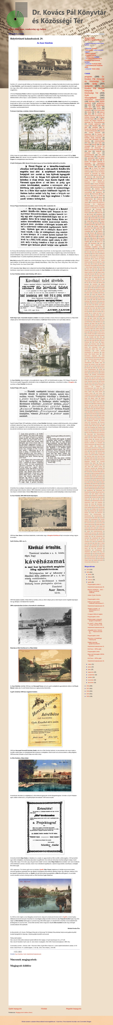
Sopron (99, 446)
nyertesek (87, 524)
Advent (88, 251)
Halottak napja (98, 362)
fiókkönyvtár (100, 233)
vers (90, 107)
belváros (94, 476)
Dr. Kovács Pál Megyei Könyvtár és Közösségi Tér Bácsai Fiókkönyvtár (94, 260)
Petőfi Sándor (95, 194)
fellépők (101, 487)
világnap (95, 551)
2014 (88, 569)
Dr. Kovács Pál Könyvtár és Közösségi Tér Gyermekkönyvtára (94, 129)
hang (92, 495)
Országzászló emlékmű (92, 420)
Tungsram (97, 464)
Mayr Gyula (94, 405)
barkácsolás (100, 212)
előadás (89, 112)
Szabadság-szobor (95, 449)
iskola (97, 160)
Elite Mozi (99, 337)
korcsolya (100, 509)
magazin (87, 519)
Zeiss (90, 473)
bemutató (87, 284)
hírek (101, 498)
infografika (100, 502)
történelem (100, 299)
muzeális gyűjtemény (94, 124)
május (90, 664)
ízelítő (92, 562)
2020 (88, 696)
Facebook (87, 153)
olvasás (86, 527)
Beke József (93, 318)
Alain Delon (92, 308)
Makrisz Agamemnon (98, 403)
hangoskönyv (88, 197)
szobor (96, 248)
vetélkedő (98, 151)
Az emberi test (95, 313)
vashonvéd (99, 548)
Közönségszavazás (89, 388)
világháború (87, 551)
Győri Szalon (89, 50)
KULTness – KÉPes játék (94, 649)
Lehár (86, 389)
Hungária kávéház (100, 366)
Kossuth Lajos (95, 381)
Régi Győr (102, 277)
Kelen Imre (89, 268)
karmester (93, 505)
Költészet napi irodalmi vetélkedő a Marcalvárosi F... (96, 602)
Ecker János (88, 263)
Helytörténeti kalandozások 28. (96, 587)
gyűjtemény (100, 103)
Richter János (96, 430)
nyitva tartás (98, 142)
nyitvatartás (88, 110)
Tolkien (94, 463)
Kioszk (95, 268)
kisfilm (88, 294)
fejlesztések (94, 487)
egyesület (97, 485)
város (94, 553)
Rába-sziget (90, 434)
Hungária (71, 382)
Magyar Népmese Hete (90, 272)
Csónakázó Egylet (89, 328)
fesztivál (91, 214)
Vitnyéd (93, 470)
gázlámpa (87, 495)
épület (101, 560)
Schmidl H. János (89, 441)
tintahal (101, 544)
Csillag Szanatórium (90, 326)
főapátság (87, 492)
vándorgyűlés (88, 553)
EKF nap (101, 262)
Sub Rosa (87, 449)
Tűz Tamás (93, 282)
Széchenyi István (91, 456)
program (88, 77)
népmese (100, 197)
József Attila (101, 267)
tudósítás (87, 546)
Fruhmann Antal (95, 343)
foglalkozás (96, 175)
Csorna (93, 255)
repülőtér (101, 533)
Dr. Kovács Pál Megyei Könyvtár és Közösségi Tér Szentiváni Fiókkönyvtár (94, 207)
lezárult (101, 517)
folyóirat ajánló (101, 488)
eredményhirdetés (99, 141)
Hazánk (86, 364)
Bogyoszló (87, 323)
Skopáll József (99, 444)
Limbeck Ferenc (89, 393)
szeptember (91, 674)
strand (103, 297)
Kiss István (96, 378)
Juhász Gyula (101, 224)
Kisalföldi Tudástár (90, 55)
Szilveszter (100, 452)
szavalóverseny (92, 539)
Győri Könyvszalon (99, 110)
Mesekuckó (92, 274)
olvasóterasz (94, 243)
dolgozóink (95, 483)
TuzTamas (90, 166)
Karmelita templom (94, 371)
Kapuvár (86, 371)
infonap (86, 504)
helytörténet (88, 134)
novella (96, 296)
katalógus (102, 292)
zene (100, 154)
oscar (101, 243)
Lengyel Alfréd (99, 228)
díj (102, 483)
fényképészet (90, 490)
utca (92, 548)
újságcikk (89, 86)
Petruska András (88, 425)
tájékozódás (94, 546)
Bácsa (86, 325)
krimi (99, 236)
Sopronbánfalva (88, 447)
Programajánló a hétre (94, 599)
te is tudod (102, 543)
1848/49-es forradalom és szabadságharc (94, 250)
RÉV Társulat (89, 432)
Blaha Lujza (100, 321)
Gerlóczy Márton (94, 345)
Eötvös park (94, 338)
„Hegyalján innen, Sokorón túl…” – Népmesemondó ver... (95, 631)
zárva (98, 119)
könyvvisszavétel (88, 517)
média (97, 521)
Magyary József (88, 403)
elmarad (88, 487)
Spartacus (96, 447)
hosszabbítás (95, 292)
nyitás (86, 243)
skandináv (87, 538)
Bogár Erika (95, 323)
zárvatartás (101, 158)
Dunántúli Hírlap (89, 156)
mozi (92, 296)
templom (102, 221)
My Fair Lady (89, 410)
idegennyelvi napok (89, 502)
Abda (103, 302)
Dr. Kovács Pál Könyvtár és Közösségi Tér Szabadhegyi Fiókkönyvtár (94, 257)
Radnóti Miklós (88, 275)
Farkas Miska (101, 338)
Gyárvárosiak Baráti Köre (91, 348)
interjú (92, 504)
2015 (88, 572)
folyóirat (87, 144)
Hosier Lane (91, 366)
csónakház (94, 284)
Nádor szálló (101, 415)
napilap (102, 521)
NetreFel (88, 415)
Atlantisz (91, 311)
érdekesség (101, 301)
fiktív (91, 488)
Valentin (93, 212)
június (89, 667)
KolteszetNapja (100, 165)
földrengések (99, 490)
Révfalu (89, 279)
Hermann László (94, 364)
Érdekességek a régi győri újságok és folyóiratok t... (95, 620)
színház (86, 200)
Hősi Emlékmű (99, 265)
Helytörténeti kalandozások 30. (96, 627)
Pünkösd (87, 212)
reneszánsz (93, 533)
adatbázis (100, 231)
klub (103, 149)
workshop (88, 555)
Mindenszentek (89, 408)
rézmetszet (100, 534)
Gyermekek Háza (97, 347)
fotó (91, 287)
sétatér (94, 299)
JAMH (94, 367)
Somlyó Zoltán (89, 446)
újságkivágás (100, 105)
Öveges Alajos (88, 560)
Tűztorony (100, 282)
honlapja (94, 48)
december (91, 682)
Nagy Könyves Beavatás (91, 413)
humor (86, 498)
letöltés (96, 517)
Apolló (42, 869)
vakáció (86, 202)
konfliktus (94, 509)
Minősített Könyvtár (100, 408)
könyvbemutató (94, 219)
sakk (92, 536)
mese (93, 241)
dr (99, 483)
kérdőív (88, 238)
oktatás (88, 526)
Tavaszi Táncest (100, 458)
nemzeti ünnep (99, 522)
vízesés (102, 553)
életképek (95, 560)
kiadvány (100, 505)
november (91, 680)
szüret (91, 543)
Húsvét (90, 160)
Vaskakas (87, 470)
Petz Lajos (96, 425)
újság (94, 84)
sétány (95, 543)
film (96, 112)
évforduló (87, 562)
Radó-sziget (97, 275)
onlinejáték (95, 127)
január (90, 574)
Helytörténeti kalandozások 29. (96, 606)
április (89, 582)
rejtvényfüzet (91, 158)
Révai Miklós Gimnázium (96, 437)
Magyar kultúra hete (97, 401)
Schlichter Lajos (99, 439)
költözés (86, 514)
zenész (99, 556)
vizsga (101, 551)
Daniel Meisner (96, 330)
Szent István (101, 280)
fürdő (95, 287)
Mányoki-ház (97, 410)
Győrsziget (98, 209)
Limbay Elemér (98, 391)
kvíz (103, 236)
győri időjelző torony (97, 493)
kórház (92, 512)
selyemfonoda (99, 536)
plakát (87, 529)
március (93, 521)
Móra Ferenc (100, 274)
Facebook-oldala (96, 63)
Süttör (86, 458)
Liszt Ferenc (99, 393)
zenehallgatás (101, 555)
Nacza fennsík (101, 412)
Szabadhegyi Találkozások (91, 280)
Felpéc (97, 340)
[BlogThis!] (16, 952)
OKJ (97, 417)
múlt (100, 178)
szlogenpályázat (88, 248)
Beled (101, 318)
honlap (94, 197)
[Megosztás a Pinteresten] (21, 952)
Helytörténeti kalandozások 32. (96, 661)
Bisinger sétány (92, 321)
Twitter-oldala (96, 69)
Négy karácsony (90, 417)
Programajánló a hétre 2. (94, 584)
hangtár (101, 216)
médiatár (89, 221)
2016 (88, 686)
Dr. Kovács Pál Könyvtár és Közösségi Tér (94, 79)
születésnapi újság (97, 200)
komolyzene (100, 217)
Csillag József (101, 325)
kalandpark (99, 504)
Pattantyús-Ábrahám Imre (97, 424)
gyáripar (95, 216)
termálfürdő (94, 544)
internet (101, 234)
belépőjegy (100, 476)
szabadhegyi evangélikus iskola (93, 246)
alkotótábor (94, 475)
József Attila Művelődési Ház (93, 139)
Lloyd (95, 270)
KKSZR (100, 369)
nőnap (103, 524)
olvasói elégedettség (90, 297)
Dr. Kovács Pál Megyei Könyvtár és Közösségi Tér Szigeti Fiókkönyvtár (94, 173)
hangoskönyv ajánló (99, 289)
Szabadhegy (88, 231)
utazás (86, 548)
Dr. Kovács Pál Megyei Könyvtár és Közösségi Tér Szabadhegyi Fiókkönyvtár (94, 185)
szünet (86, 543)
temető (88, 544)
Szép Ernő (100, 456)
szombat (88, 299)
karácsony (94, 178)
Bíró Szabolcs (93, 325)
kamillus (86, 505)
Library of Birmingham (94, 389)
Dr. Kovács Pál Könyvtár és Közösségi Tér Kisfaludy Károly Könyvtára (94, 148)
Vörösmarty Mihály (96, 471)
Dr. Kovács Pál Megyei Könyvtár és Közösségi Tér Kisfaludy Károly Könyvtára (94, 136)
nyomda (92, 524)
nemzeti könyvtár (90, 522)
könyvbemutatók (97, 514)
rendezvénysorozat (98, 531)
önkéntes (88, 302)
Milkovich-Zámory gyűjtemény (97, 406)
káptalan (101, 510)
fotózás (86, 234)
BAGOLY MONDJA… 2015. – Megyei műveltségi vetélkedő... (96, 591)
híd (91, 498)
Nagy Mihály (101, 413)
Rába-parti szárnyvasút (99, 432)
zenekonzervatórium (90, 556)
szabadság (99, 199)
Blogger (89, 1021)
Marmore (87, 405)
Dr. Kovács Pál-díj (100, 333)
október (90, 677)
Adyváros (96, 304)
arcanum (101, 475)
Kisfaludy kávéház (100, 376)
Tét (102, 464)
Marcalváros (87, 211)
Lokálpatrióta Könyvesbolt (90, 395)
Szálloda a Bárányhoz (99, 454)
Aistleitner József (94, 306)
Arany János (95, 251)
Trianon (100, 463)
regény (88, 531)
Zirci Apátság (96, 473)
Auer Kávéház (19, 954)
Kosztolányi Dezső (89, 228)
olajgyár (101, 526)
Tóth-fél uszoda (98, 466)
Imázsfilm (88, 367)
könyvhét (88, 240)
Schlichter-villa (98, 279)
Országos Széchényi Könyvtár (98, 418)
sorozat (87, 125)
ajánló (89, 114)
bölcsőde (101, 480)
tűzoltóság (87, 301)
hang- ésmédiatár (99, 495)
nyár (98, 153)
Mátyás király (93, 412)
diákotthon (88, 483)
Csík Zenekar (100, 326)
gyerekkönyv (99, 214)
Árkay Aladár (100, 558)
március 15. (100, 241)
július (89, 669)
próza (98, 297)
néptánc (98, 524)
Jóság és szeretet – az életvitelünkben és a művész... (94, 610)
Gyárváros (87, 194)
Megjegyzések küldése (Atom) (24, 1012)
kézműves (89, 177)
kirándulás (96, 507)
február (90, 577)
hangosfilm (87, 497)
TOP (94, 231)
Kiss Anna (89, 378)
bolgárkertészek (99, 478)
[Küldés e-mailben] (14, 952)
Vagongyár (100, 468)
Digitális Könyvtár (90, 53)
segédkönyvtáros (89, 199)
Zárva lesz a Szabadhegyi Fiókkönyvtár (95, 639)
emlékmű (101, 286)
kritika (89, 142)
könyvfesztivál (88, 516)
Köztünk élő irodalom (92, 386)
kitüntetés (92, 217)
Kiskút (101, 268)
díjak (86, 485)
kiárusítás (102, 507)
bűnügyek (91, 481)
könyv (99, 107)
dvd (85, 214)
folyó (95, 488)
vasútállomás (88, 550)
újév (96, 562)
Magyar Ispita (94, 398)
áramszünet (94, 301)
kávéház (86, 512)
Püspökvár (100, 427)
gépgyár (91, 289)
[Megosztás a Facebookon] (19, 952)
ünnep (99, 108)
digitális (102, 481)
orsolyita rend (101, 527)
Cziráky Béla (87, 330)
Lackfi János (99, 388)
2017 (88, 688)
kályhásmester (93, 510)
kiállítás (87, 168)
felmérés (87, 488)
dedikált (97, 481)
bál (91, 480)
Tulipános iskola (88, 464)
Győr (24, 954)
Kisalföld (89, 226)
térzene (101, 546)
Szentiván (92, 452)
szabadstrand (95, 538)
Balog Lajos (95, 316)
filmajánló (95, 125)
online (89, 151)
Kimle (91, 372)
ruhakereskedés (88, 534)
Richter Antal (88, 430)
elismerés (92, 233)
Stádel (101, 447)
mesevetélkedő (88, 192)
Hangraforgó (87, 188)
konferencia (93, 236)
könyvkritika (99, 177)
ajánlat (87, 475)
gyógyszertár (94, 234)
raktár (103, 529)
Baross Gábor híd (96, 253)
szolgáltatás (87, 178)
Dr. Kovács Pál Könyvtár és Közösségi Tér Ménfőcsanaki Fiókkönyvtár (94, 204)
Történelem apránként (90, 468)
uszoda (101, 248)
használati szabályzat (91, 291)
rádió (95, 534)
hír (96, 498)
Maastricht (92, 396)
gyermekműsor (88, 216)
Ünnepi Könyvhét (94, 132)
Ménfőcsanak (88, 229)
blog (93, 478)
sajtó (100, 144)
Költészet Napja (88, 270)
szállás (100, 539)
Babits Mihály (96, 314)
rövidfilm (86, 536)
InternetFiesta (92, 224)
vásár (98, 553)
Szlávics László (88, 454)
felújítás (88, 195)
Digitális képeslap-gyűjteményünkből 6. (94, 643)
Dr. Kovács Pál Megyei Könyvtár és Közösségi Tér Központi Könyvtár (94, 115)
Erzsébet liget (96, 263)
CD (89, 255)
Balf (90, 316)
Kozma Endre (91, 383)
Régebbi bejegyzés (73, 1009)
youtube (94, 555)
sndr (78, 1021)
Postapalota (92, 427)
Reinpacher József (89, 429)
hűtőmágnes (87, 500)
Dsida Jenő (94, 262)
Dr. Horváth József (90, 333)
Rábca (91, 435)
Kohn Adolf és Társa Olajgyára (96, 379)
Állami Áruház (92, 558)
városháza (96, 223)
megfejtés (87, 241)
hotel (102, 497)
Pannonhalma (94, 422)
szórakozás (87, 541)
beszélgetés (87, 478)
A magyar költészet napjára (95, 614)
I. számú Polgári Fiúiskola (91, 267)
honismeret (100, 190)
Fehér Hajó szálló (90, 340)
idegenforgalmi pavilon (97, 500)
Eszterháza (87, 338)
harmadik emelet (95, 497)
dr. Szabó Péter (93, 286)
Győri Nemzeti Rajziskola (99, 357)
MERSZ (101, 270)
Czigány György (99, 328)
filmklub (93, 190)
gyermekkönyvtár (89, 154)
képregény (100, 294)
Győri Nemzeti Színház (91, 359)
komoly (88, 509)
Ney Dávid (94, 415)
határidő (101, 291)
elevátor (102, 485)
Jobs (99, 367)
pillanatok (87, 245)
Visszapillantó (91, 98)
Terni (87, 282)
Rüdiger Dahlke (88, 439)
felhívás (102, 194)
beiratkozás (87, 476)
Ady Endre (89, 304)
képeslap (92, 101)
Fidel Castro (95, 342)
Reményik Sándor (99, 429)
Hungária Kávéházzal (54, 535)
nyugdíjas (102, 296)
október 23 (94, 526)
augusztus (91, 672)
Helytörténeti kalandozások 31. (96, 646)
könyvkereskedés (98, 516)
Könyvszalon (90, 57)
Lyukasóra (100, 395)
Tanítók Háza (92, 458)
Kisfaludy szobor (98, 226)
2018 (99, 302)
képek (93, 294)
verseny (102, 130)
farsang (86, 287)
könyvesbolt (101, 238)
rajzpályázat (99, 192)
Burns (101, 323)
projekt (98, 529)
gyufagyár (93, 492)
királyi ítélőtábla (88, 507)
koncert (102, 175)
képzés (86, 219)
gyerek (99, 166)
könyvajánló (88, 108)
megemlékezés (94, 519)
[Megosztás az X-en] (18, 952)
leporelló (102, 219)
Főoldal (44, 1009)
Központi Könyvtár (98, 384)
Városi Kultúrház (100, 470)
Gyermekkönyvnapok (98, 187)
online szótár (93, 527)
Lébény (86, 396)
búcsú (86, 481)
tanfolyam (95, 221)
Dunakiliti (91, 337)
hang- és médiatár (98, 195)
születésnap (100, 541)
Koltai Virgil (87, 381)
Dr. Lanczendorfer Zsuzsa (92, 335)
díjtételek (91, 485)
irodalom (87, 236)
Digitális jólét (92, 332)
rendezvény (98, 245)
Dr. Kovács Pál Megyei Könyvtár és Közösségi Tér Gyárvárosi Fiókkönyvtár (94, 170)
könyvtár (94, 144)
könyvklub (87, 296)
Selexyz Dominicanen (90, 444)
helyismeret (87, 292)
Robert (102, 430)
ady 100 (102, 473)
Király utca (96, 372)
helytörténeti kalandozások (34, 954)
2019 (88, 693)
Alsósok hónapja (89, 309)
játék (89, 105)
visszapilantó (89, 223)
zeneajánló (87, 146)
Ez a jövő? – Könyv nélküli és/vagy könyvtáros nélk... (95, 624)
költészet (94, 238)
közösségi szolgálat (98, 240)
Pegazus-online (98, 211)
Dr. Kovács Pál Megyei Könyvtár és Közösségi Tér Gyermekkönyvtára (94, 120)
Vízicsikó (88, 471)
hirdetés (86, 217)
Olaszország (99, 229)
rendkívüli (87, 533)
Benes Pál (95, 320)
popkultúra (93, 529)
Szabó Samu (92, 451)
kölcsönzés (99, 512)
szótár (93, 541)
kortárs (86, 510)
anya (86, 233)
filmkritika (87, 141)
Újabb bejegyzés (15, 1009)
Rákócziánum (98, 435)
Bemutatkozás (88, 320)
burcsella (87, 480)
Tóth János (87, 466)
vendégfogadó (98, 550)
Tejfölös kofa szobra (90, 459)
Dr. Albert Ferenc (100, 332)
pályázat (102, 112)
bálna (95, 480)
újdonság (94, 302)
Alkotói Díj (100, 308)
